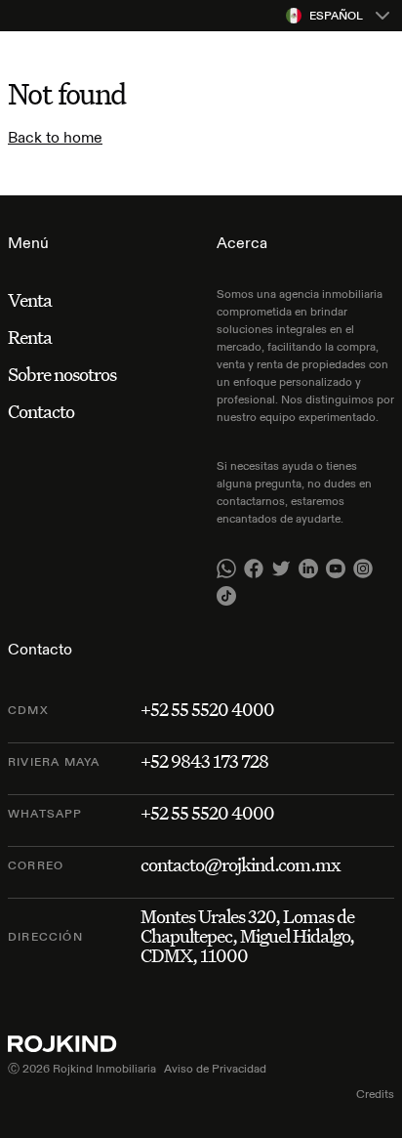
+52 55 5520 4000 (207, 709)
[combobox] (340, 15)
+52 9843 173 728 (204, 761)
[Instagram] (363, 568)
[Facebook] (253, 568)
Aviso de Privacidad (215, 1068)
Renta (30, 336)
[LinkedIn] (308, 568)
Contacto (41, 411)
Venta (30, 299)
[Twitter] (281, 568)
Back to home (55, 137)
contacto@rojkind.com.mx (241, 864)
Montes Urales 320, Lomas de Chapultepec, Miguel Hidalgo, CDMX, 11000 (247, 935)
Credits (375, 1093)
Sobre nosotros (62, 373)
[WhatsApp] (226, 568)
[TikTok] (226, 596)
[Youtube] (335, 568)
